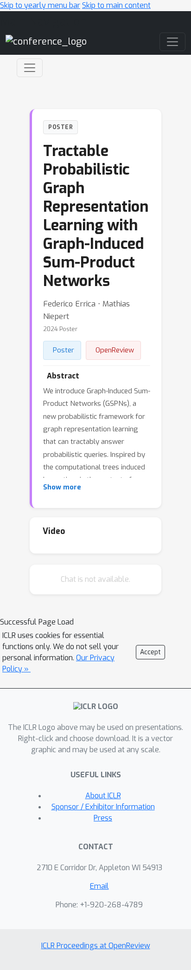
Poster (63, 350)
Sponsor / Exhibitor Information (103, 807)
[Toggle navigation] (30, 68)
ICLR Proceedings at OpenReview (95, 945)
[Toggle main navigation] (172, 42)
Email (99, 886)
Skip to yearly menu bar (40, 5)
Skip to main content (116, 5)
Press (103, 818)
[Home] (46, 41)
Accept (150, 652)
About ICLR (103, 796)
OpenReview (115, 350)
